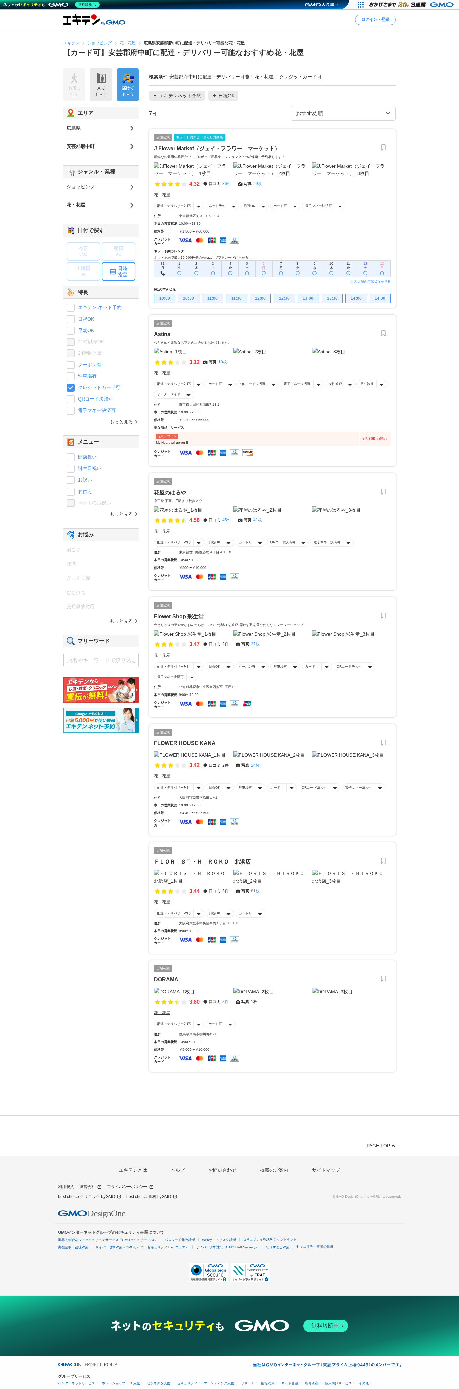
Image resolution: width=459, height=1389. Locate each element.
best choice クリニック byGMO (86, 1196)
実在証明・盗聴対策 (73, 1247)
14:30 (380, 298)
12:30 (284, 298)
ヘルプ (178, 1170)
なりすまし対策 (277, 1247)
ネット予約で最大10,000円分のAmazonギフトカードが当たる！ (203, 257)
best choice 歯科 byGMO (148, 1196)
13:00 (308, 298)
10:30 (188, 298)
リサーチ (247, 1383)
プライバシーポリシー (127, 1186)
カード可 (280, 206)
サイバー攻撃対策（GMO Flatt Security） (227, 1247)
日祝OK (249, 206)
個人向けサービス (338, 1383)
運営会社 (87, 1186)
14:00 (356, 298)
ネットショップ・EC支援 (121, 1383)
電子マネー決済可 (318, 206)
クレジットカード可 (99, 387)
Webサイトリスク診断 (219, 1240)
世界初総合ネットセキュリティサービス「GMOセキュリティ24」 (108, 1240)
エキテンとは (133, 1170)
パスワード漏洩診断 (180, 1240)
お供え (85, 491)
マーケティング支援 (219, 1383)
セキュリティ (187, 1383)
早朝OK (86, 330)
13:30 (332, 298)
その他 (364, 1383)
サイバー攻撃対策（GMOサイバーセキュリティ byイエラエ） (142, 1247)
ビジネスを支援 (158, 1383)
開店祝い (87, 457)
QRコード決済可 (252, 384)
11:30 (236, 298)
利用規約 (66, 1186)
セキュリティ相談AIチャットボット (270, 1239)
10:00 (164, 298)
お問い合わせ (222, 1170)
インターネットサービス (76, 1383)
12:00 (260, 298)
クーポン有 (247, 666)
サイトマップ (326, 1170)
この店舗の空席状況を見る (370, 281)
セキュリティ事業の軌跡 (314, 1246)
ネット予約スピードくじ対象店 (199, 137)
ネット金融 (289, 1383)
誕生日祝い (89, 468)
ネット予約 (217, 206)
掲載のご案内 (274, 1170)
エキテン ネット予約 (100, 307)
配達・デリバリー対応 (174, 206)
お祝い (85, 479)
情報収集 (268, 1383)
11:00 (212, 298)
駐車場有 (280, 666)
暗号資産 (311, 1383)
